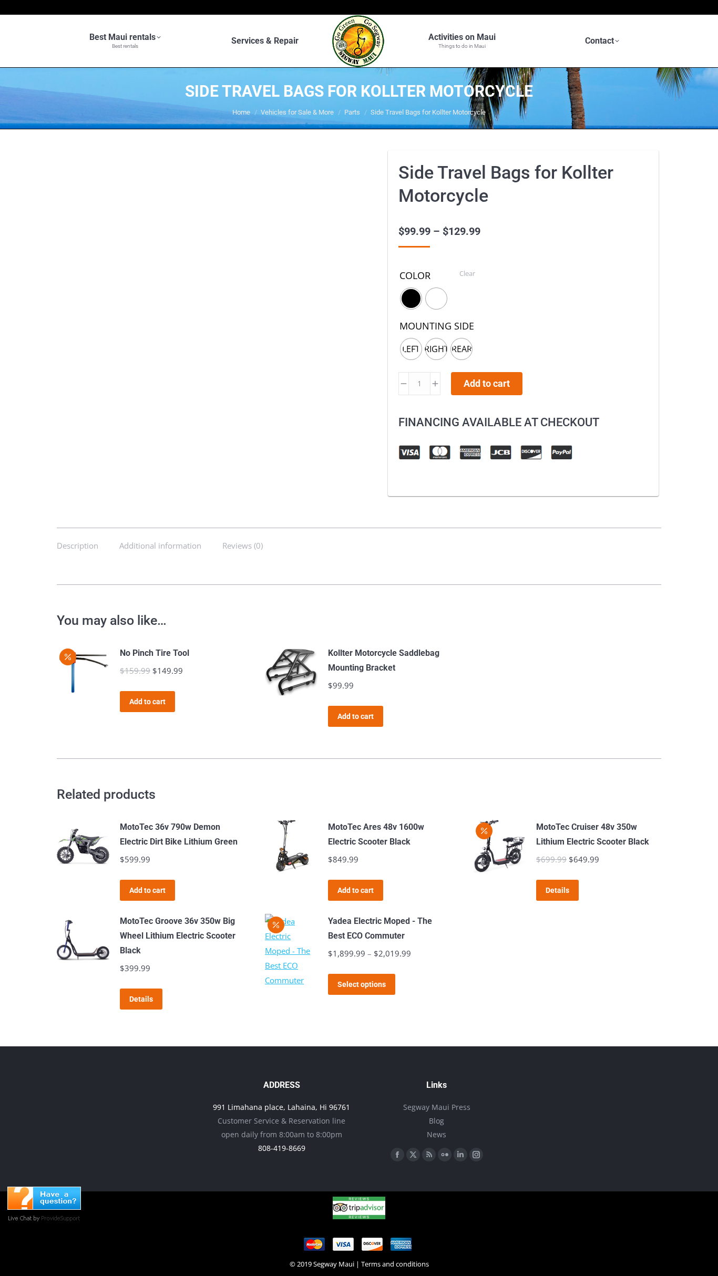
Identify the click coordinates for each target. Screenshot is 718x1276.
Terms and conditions (395, 1264)
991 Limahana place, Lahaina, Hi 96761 (281, 1107)
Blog (436, 1121)
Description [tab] (77, 545)
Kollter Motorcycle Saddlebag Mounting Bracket (383, 660)
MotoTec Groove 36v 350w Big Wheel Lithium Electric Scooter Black (177, 935)
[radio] (411, 298)
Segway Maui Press (436, 1107)
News (436, 1134)
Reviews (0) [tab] (242, 545)
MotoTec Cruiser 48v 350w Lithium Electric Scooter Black (592, 834)
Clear (467, 273)
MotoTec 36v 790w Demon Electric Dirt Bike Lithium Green (179, 834)
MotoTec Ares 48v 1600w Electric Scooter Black (376, 834)
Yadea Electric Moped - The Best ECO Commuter (380, 928)
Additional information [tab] (160, 545)
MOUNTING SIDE (436, 326)
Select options (361, 984)
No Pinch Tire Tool (154, 653)
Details (557, 890)
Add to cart (487, 383)
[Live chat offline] (44, 1206)
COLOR (414, 275)
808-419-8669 (281, 1148)
